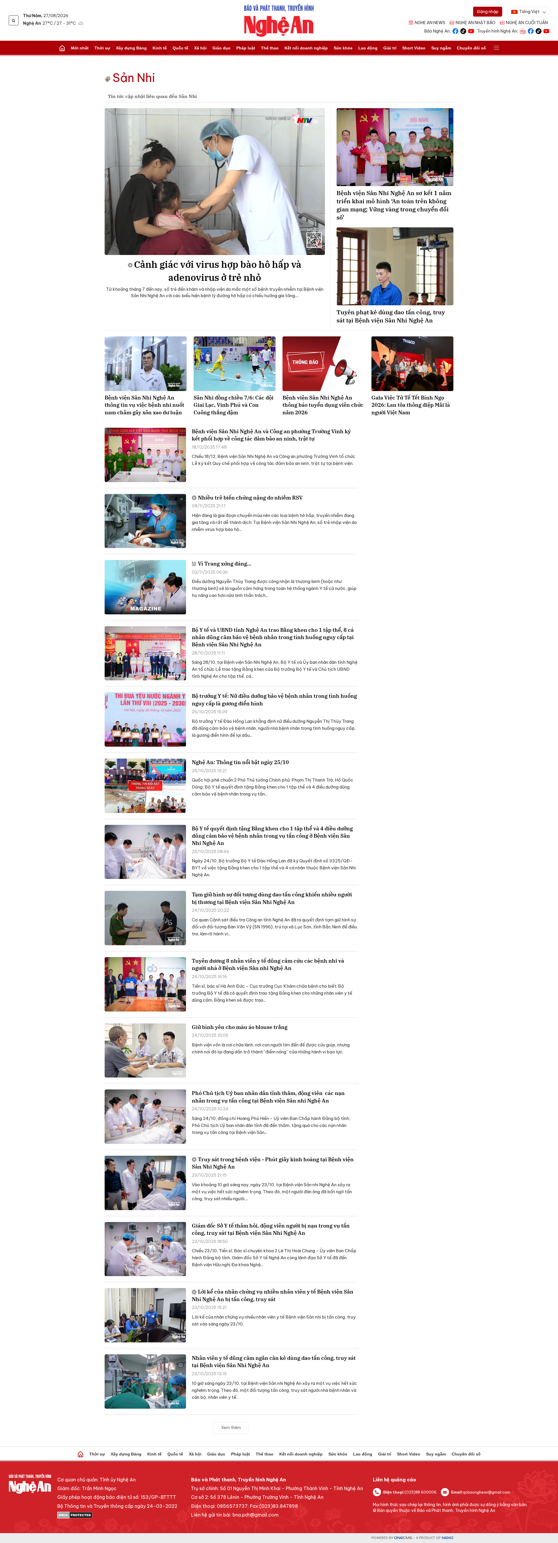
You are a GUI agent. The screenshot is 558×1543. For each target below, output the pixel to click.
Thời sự (102, 48)
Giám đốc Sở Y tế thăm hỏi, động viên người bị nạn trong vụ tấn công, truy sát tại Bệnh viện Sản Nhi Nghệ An (271, 1229)
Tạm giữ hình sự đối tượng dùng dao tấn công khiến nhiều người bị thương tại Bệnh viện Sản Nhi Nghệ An (272, 898)
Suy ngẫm (441, 48)
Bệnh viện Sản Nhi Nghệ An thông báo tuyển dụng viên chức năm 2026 (323, 404)
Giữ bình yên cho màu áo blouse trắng (239, 1027)
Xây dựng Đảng (131, 48)
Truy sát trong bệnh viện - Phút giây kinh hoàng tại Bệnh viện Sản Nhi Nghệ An (273, 1163)
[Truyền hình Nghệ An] (523, 31)
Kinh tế (160, 48)
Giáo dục (221, 48)
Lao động (368, 48)
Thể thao (270, 48)
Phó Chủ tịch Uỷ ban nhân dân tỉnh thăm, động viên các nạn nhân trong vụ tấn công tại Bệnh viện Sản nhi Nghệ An (268, 1097)
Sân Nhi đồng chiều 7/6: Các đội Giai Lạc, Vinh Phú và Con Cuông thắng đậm (233, 404)
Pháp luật (245, 48)
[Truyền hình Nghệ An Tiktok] (538, 31)
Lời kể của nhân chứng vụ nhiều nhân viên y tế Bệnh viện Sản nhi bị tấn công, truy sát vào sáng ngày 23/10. (274, 1320)
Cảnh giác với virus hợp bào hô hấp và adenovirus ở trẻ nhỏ (217, 270)
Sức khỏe (343, 48)
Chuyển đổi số (471, 48)
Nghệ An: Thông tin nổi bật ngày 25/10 (240, 762)
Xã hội (200, 48)
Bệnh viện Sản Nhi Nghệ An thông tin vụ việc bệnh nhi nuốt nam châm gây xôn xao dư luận (144, 404)
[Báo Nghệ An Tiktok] (463, 31)
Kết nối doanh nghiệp (306, 48)
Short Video (413, 48)
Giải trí (389, 48)
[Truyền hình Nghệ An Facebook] (531, 31)
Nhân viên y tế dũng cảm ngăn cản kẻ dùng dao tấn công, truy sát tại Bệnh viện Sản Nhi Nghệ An (274, 1362)
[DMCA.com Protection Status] (117, 1515)
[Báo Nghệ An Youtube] (471, 31)
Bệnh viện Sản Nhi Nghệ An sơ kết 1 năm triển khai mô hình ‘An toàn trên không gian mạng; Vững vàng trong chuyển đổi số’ (394, 205)
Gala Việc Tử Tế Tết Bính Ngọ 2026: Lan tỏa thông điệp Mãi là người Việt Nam (410, 404)
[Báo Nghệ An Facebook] (455, 31)
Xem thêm (231, 1427)
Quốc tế (180, 48)
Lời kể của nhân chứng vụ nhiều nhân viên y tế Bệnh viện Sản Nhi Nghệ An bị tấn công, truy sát (272, 1295)
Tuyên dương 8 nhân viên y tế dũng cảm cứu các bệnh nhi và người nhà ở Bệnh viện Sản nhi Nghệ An (268, 964)
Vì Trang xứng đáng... (224, 563)
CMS (403, 1538)
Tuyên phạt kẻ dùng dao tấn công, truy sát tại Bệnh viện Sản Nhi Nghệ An (391, 316)
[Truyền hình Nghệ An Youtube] (546, 31)
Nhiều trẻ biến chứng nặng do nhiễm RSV (250, 497)
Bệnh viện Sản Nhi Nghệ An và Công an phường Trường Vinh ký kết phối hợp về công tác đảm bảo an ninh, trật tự (271, 435)
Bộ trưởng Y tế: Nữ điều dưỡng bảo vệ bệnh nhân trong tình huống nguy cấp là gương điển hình (274, 700)
